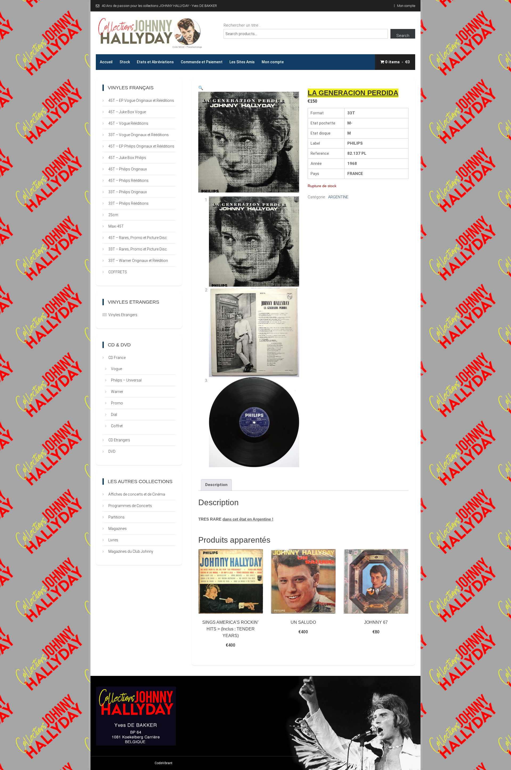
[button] (200, 88)
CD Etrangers (119, 440)
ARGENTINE (338, 197)
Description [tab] (216, 484)
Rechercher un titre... (242, 25)
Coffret (117, 426)
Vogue (116, 369)
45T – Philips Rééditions (128, 180)
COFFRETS (117, 272)
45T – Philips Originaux (127, 169)
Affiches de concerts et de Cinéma (136, 494)
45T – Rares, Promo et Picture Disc (137, 238)
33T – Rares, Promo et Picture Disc (137, 249)
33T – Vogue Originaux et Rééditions (138, 135)
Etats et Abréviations (155, 62)
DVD (112, 451)
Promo (117, 403)
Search (402, 35)
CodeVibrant (163, 763)
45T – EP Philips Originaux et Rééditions (141, 146)
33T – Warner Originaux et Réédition (138, 260)
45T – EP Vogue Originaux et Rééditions (141, 100)
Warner (117, 392)
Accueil (106, 62)
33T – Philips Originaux (127, 192)
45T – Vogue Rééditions (128, 123)
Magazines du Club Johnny (130, 551)
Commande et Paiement (201, 62)
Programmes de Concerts (130, 506)
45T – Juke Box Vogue (127, 112)
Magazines (117, 528)
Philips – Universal (126, 380)
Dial (114, 414)
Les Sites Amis (242, 62)
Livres (113, 540)
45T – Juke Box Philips (127, 158)
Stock (124, 62)
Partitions (116, 517)
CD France (117, 357)
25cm (113, 215)
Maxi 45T (116, 226)
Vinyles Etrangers (122, 315)
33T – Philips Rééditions (128, 203)
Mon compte (406, 6)
